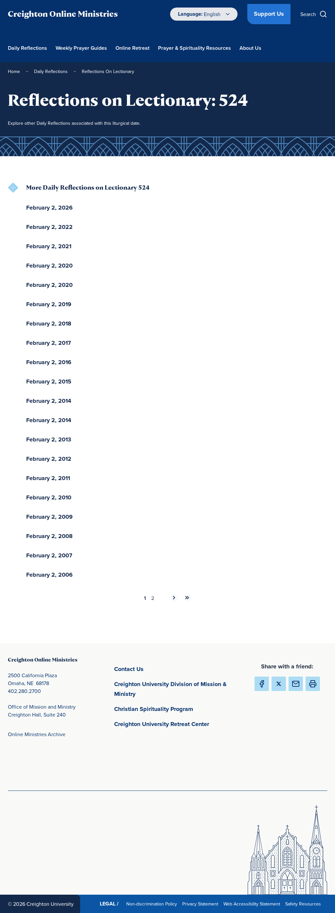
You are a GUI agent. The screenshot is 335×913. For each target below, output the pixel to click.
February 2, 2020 (49, 265)
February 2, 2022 (49, 227)
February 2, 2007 (49, 555)
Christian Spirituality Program (180, 708)
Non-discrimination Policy (153, 903)
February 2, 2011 (48, 478)
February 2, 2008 (49, 536)
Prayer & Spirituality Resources (194, 48)
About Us (250, 48)
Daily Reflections (27, 48)
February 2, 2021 (48, 246)
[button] (313, 684)
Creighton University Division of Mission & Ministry (170, 689)
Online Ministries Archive (36, 734)
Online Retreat (132, 48)
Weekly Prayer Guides (81, 48)
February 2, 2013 (48, 439)
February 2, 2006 (49, 574)
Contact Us (159, 668)
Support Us (269, 13)
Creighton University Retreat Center (180, 723)
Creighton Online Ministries (63, 14)
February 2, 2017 (48, 343)
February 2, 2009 (49, 516)
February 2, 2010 (48, 497)
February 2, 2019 (48, 304)
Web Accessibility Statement (253, 903)
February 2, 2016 (48, 362)
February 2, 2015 (48, 381)
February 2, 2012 (48, 459)
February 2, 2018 (48, 323)
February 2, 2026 (49, 207)
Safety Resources (304, 903)
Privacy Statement (201, 903)
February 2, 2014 (48, 401)
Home (14, 71)
